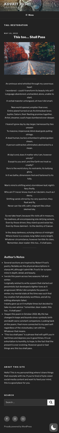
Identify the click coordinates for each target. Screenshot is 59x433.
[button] (53, 427)
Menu (31, 15)
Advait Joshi (17, 4)
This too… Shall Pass (29, 37)
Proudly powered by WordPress (18, 426)
